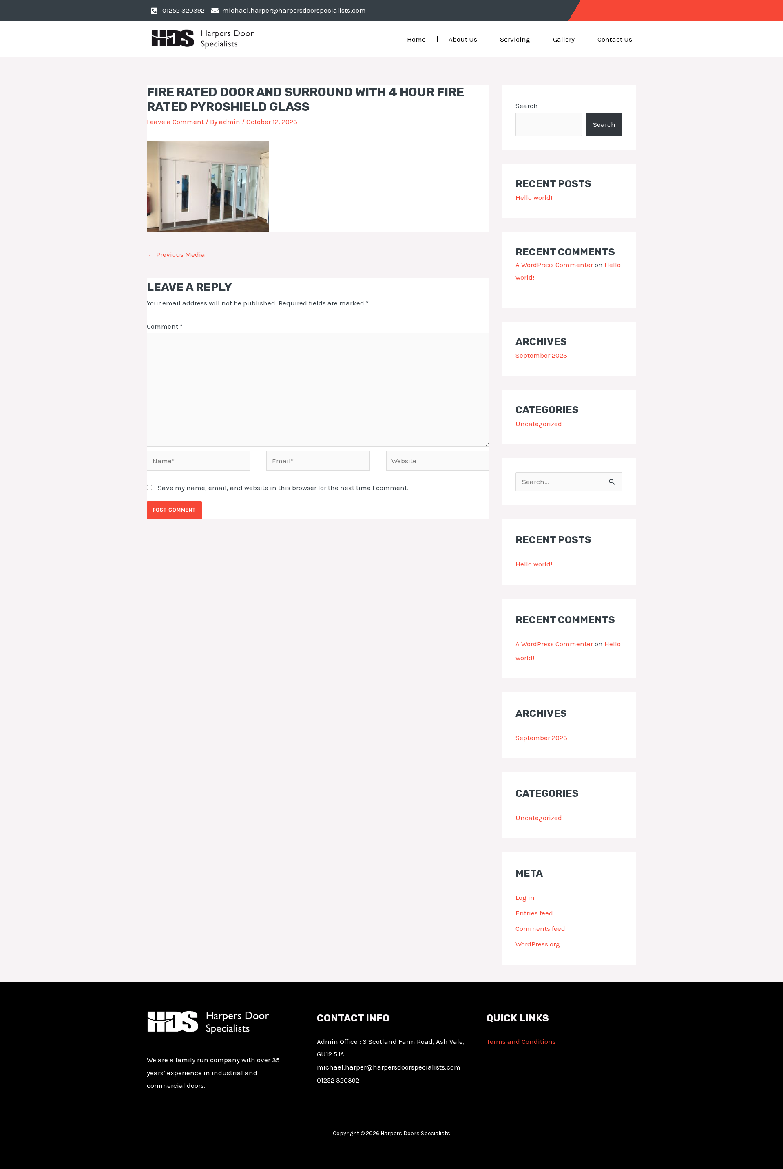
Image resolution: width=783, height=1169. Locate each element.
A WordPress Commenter (554, 265)
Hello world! (533, 197)
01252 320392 (338, 1080)
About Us (463, 39)
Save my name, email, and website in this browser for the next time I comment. (283, 488)
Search (526, 106)
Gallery (564, 39)
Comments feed (540, 928)
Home (416, 39)
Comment (165, 326)
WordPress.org (537, 944)
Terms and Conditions (521, 1041)
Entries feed (534, 913)
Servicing (515, 39)
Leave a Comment (175, 121)
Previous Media (176, 254)
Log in (525, 897)
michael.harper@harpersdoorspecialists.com (388, 1067)
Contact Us (614, 39)
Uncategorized (538, 424)
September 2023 (541, 355)
